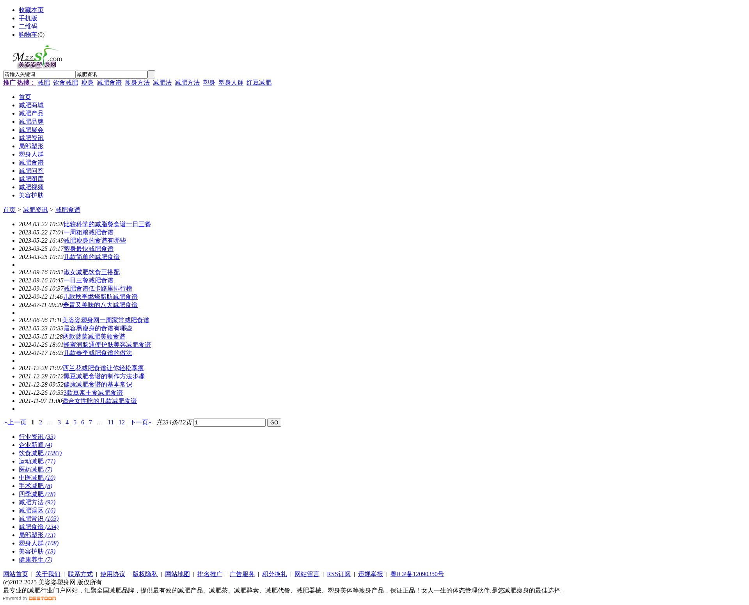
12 (121, 422)
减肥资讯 (35, 209)
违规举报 (370, 574)
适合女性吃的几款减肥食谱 (99, 400)
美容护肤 (37, 551)
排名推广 (209, 574)
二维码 (28, 26)
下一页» (140, 422)
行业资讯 (37, 436)
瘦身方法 (137, 82)
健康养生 (35, 559)
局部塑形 (37, 535)
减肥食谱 (109, 82)
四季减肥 (37, 494)
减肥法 (162, 82)
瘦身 (87, 82)
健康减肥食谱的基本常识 (98, 384)
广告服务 (242, 574)
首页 (9, 209)
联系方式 (80, 574)
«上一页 (15, 422)
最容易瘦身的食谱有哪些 (98, 328)
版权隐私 (145, 574)
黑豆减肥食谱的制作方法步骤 (104, 376)
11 (110, 422)
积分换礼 (274, 574)
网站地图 (177, 574)
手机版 (28, 18)
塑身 (209, 82)
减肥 (43, 82)
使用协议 (112, 574)
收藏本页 (31, 10)
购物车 (28, 34)
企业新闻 (35, 445)
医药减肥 (35, 469)
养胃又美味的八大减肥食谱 (100, 305)
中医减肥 (37, 477)
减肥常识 (39, 518)
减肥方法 (187, 82)
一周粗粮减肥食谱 (89, 232)
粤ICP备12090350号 (417, 574)
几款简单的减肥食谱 (92, 257)
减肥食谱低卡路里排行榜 (98, 288)
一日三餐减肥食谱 (89, 280)
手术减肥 (35, 486)
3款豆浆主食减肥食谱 (93, 392)
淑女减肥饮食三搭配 (92, 272)
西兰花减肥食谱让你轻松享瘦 (103, 368)
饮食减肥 (65, 82)
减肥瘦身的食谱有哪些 (95, 240)
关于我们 (47, 574)
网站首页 (15, 574)
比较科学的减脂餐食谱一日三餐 (107, 224)
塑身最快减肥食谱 (89, 248)
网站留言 (307, 574)
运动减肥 (37, 461)
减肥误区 (37, 510)
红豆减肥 (259, 82)
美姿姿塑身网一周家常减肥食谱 (105, 320)
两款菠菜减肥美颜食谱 (94, 336)
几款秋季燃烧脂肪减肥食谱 (100, 296)
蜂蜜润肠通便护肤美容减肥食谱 (107, 344)
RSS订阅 (339, 574)
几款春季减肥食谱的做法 (98, 353)
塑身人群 (230, 82)
